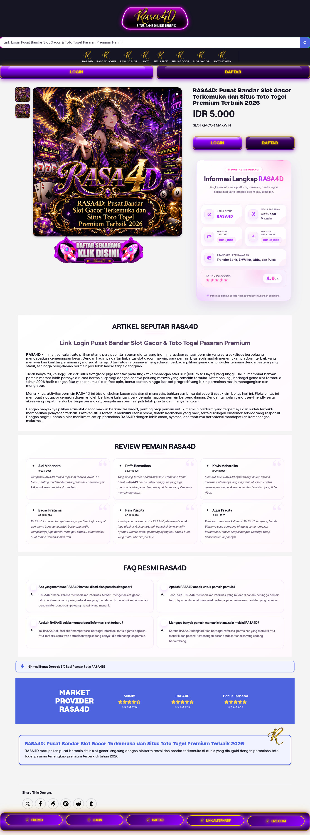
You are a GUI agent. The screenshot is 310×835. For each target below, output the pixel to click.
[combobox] (150, 42)
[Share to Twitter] (27, 803)
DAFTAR (270, 143)
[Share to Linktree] (53, 803)
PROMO (37, 820)
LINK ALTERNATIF (218, 821)
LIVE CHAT (278, 821)
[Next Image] (178, 162)
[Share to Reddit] (78, 803)
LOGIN (76, 72)
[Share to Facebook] (40, 803)
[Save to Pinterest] (65, 803)
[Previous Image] (36, 162)
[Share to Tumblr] (91, 803)
